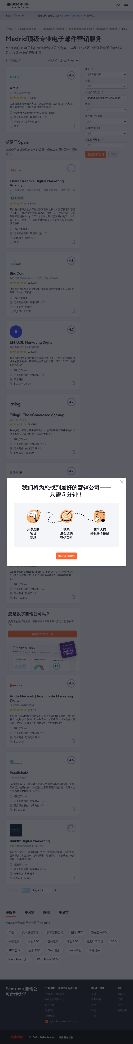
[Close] (122, 482)
